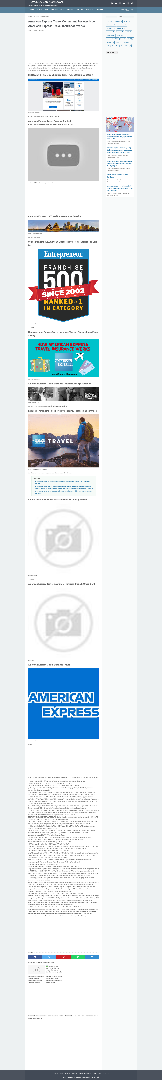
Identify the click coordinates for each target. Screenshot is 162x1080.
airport (127, 46)
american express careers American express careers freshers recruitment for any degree (119, 163)
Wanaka (110, 42)
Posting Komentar (38, 30)
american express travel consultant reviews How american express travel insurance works (119, 188)
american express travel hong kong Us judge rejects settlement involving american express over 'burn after (119, 150)
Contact (67, 1073)
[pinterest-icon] (128, 3)
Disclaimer (106, 1073)
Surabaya (111, 28)
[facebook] (35, 957)
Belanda (119, 32)
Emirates (110, 35)
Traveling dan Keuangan (45, 1)
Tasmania (99, 9)
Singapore (90, 9)
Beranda (31, 9)
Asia (46, 9)
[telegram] (92, 957)
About (61, 1073)
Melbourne (121, 28)
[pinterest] (63, 957)
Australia (54, 9)
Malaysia (80, 9)
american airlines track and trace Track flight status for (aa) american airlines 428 (119, 136)
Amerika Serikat (112, 39)
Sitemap (74, 1073)
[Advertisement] (63, 47)
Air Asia (39, 9)
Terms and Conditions (85, 1073)
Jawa (127, 42)
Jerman (119, 35)
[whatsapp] (78, 957)
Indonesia (70, 9)
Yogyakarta (121, 25)
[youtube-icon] (124, 3)
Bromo (119, 42)
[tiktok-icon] (132, 3)
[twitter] (49, 957)
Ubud (130, 39)
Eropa (62, 9)
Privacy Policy (97, 1073)
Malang (119, 46)
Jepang (110, 46)
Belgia (129, 32)
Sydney (118, 21)
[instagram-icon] (120, 3)
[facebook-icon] (112, 3)
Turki (122, 39)
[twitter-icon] (116, 3)
